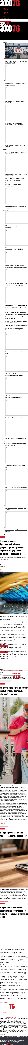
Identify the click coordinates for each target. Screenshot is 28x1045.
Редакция (5, 1012)
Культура (5, 13)
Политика (5, 9)
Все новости (5, 1011)
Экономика (5, 12)
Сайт (1, 674)
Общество (5, 8)
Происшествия (6, 11)
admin (1, 571)
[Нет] (12, 1044)
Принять (9, 1044)
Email (1, 672)
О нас (4, 16)
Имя (1, 669)
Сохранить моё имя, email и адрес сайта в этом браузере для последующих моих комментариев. (12, 678)
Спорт (4, 14)
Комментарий (4, 658)
